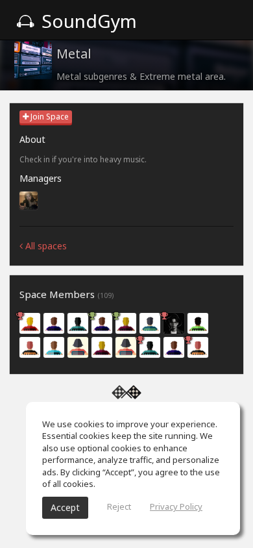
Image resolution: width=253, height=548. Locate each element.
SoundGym (87, 20)
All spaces (45, 246)
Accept (65, 507)
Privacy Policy (176, 506)
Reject (119, 506)
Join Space (49, 116)
